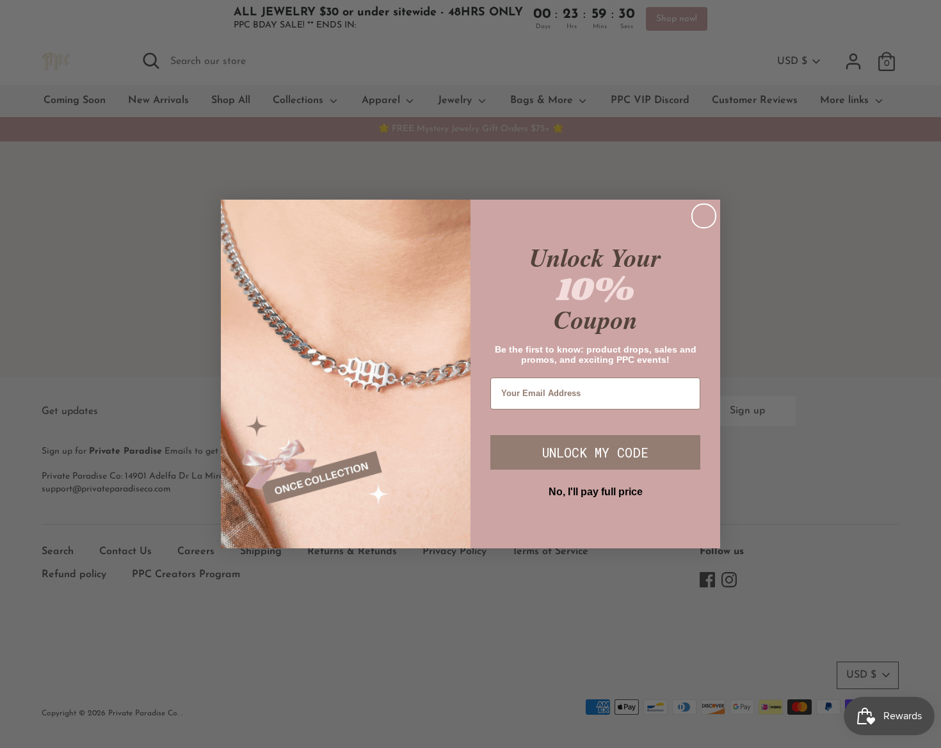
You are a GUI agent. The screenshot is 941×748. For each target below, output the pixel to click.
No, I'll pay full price (596, 491)
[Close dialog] (704, 216)
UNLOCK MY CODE (595, 452)
